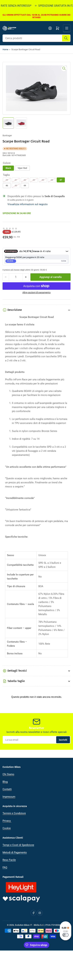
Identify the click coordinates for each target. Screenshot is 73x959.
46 (7, 185)
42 (25, 180)
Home (5, 49)
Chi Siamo (8, 774)
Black (8, 168)
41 (16, 180)
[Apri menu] (66, 28)
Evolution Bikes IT (23, 925)
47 (61, 180)
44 (25, 185)
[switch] (65, 935)
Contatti (7, 789)
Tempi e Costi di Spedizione (18, 845)
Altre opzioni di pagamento (36, 292)
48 (52, 180)
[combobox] (36, 38)
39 (7, 180)
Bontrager (7, 135)
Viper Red (22, 168)
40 (16, 185)
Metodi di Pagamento (15, 852)
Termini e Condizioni (14, 813)
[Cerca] (66, 38)
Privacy (7, 820)
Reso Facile (9, 859)
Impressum (9, 796)
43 (34, 180)
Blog (5, 781)
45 (43, 180)
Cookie (7, 828)
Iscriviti (63, 739)
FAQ (5, 867)
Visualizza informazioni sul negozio (27, 204)
